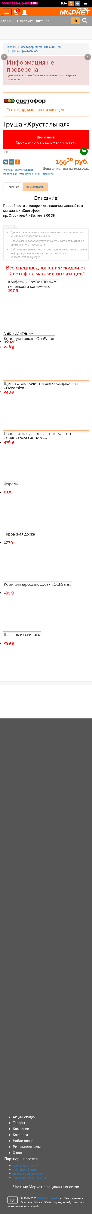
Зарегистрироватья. (32, 705)
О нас (17, 1152)
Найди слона (23, 1140)
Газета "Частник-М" (25, 1165)
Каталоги (20, 1134)
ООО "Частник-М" (48, 1198)
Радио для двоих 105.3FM (29, 1178)
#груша (8, 170)
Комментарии (35, 187)
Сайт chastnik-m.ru (25, 1169)
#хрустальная (24, 170)
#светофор (10, 174)
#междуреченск (29, 174)
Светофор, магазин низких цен (41, 47)
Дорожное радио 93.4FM (28, 1174)
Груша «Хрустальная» (25, 51)
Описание (13, 187)
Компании (21, 1128)
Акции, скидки (24, 1117)
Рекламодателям (27, 1146)
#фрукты (48, 174)
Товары (11, 47)
